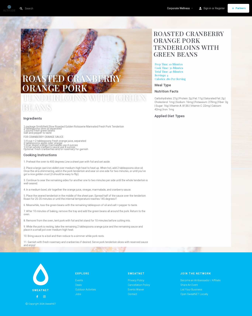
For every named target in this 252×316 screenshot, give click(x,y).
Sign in (207, 8)
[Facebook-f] (37, 296)
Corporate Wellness (178, 8)
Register (220, 8)
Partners (241, 8)
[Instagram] (44, 296)
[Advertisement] (191, 147)
